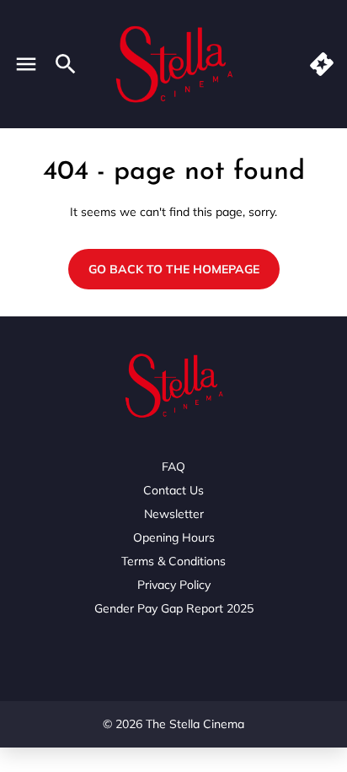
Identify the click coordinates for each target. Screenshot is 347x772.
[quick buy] (322, 64)
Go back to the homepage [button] (173, 269)
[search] (65, 64)
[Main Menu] (26, 64)
